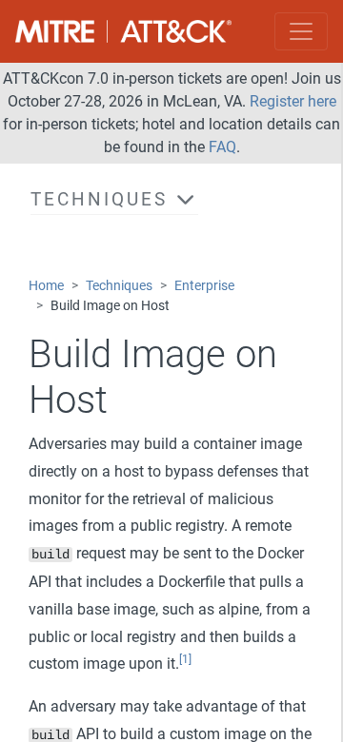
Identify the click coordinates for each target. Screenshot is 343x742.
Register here (293, 101)
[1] (185, 659)
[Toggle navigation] (301, 31)
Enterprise (204, 286)
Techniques (119, 286)
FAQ (222, 147)
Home (46, 286)
